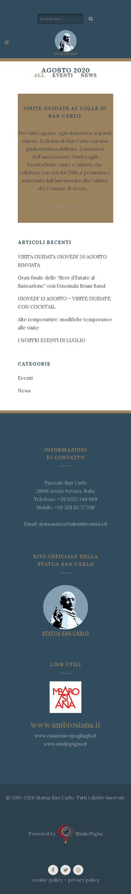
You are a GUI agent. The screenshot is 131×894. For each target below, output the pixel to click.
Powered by (43, 833)
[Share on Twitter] (62, 207)
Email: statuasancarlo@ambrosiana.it (65, 524)
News (24, 391)
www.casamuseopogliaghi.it (65, 736)
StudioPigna (88, 833)
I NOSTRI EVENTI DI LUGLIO (51, 340)
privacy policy (83, 880)
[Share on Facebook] (55, 207)
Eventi (25, 378)
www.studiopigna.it (65, 744)
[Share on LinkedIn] (70, 207)
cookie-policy (47, 880)
